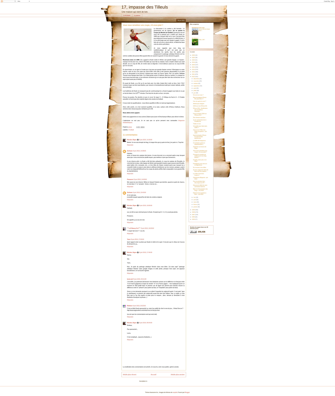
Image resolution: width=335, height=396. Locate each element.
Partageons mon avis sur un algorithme (200, 164)
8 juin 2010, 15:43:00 (139, 192)
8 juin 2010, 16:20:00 (147, 228)
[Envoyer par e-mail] (137, 127)
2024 (193, 60)
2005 (193, 219)
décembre (196, 78)
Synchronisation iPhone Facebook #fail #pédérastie (199, 136)
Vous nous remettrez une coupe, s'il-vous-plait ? (200, 151)
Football (131, 130)
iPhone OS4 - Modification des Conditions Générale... (200, 110)
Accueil (153, 374)
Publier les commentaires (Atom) (158, 381)
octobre (195, 83)
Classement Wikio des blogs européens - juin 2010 (200, 131)
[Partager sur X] (140, 127)
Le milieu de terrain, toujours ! (198, 174)
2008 (193, 212)
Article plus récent (129, 374)
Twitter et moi (197, 123)
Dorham (129, 151)
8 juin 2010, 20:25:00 (139, 305)
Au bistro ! (195, 38)
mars (195, 202)
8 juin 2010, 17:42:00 (137, 239)
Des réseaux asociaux (199, 117)
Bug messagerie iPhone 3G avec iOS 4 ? (199, 98)
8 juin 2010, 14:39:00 (139, 151)
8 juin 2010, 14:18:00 (145, 139)
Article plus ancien (178, 374)
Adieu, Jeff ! (202, 39)
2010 (193, 76)
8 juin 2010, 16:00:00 (145, 205)
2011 (193, 74)
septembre (196, 85)
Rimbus (129, 305)
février (195, 204)
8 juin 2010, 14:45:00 (140, 179)
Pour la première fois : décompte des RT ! (199, 182)
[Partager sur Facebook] (142, 127)
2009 (193, 209)
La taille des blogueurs (199, 140)
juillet (195, 90)
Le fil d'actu (126, 15)
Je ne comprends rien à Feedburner (199, 120)
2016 (193, 62)
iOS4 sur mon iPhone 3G (200, 106)
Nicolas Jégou (132, 139)
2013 (193, 69)
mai (194, 197)
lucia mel (130, 279)
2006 (193, 217)
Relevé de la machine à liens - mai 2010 (199, 193)
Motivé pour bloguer (198, 103)
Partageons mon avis (198, 27)
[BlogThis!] (139, 127)
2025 (193, 57)
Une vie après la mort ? (199, 101)
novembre (196, 81)
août (194, 88)
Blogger (187, 392)
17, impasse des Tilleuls (144, 7)
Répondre (130, 145)
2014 (193, 67)
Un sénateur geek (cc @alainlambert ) (199, 143)
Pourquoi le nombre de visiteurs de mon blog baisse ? (199, 156)
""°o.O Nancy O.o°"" (133, 228)
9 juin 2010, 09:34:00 (145, 322)
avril (194, 199)
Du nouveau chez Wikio (199, 167)
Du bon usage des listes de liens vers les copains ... (200, 170)
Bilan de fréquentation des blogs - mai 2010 (200, 189)
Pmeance (130, 179)
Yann (128, 239)
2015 (193, 64)
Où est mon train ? (198, 95)
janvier (195, 206)
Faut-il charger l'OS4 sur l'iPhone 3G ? (200, 114)
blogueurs (181, 120)
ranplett (175, 392)
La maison (137, 15)
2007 (193, 214)
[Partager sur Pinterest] (144, 127)
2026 (193, 55)
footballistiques (127, 122)
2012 (193, 71)
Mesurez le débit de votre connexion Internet (200, 185)
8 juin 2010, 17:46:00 (145, 252)
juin (194, 93)
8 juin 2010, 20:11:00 (139, 279)
